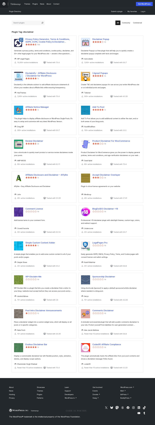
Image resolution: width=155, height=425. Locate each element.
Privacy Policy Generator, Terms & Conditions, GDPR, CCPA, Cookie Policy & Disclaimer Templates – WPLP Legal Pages (47, 40)
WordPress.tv (71, 398)
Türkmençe (35, 411)
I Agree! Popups (100, 73)
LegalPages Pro (99, 242)
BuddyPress (125, 398)
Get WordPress (144, 4)
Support (68, 391)
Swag (96, 398)
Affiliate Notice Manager (37, 107)
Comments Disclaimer (103, 310)
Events (95, 391)
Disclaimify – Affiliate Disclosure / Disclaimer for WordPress (40, 74)
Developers (69, 394)
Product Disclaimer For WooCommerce (111, 141)
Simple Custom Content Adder (40, 242)
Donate (96, 394)
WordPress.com (127, 387)
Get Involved (97, 387)
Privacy (12, 398)
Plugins (39, 394)
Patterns (40, 398)
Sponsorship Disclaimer (103, 276)
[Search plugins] (42, 23)
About (11, 387)
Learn (67, 387)
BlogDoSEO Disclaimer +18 (105, 209)
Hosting (12, 394)
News (11, 391)
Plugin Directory (15, 11)
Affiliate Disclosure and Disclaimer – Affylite (46, 175)
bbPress (124, 394)
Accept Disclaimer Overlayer (106, 175)
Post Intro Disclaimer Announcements (43, 310)
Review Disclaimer (34, 141)
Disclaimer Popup (100, 39)
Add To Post (98, 107)
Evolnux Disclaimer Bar (36, 344)
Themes (40, 391)
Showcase (41, 387)
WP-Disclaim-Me (33, 276)
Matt (123, 391)
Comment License (34, 209)
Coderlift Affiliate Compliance (106, 344)
